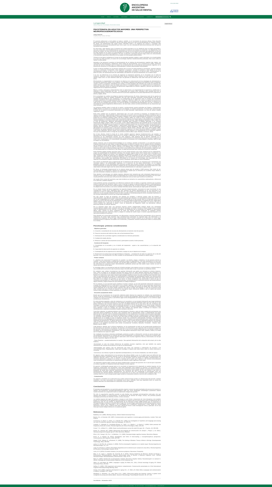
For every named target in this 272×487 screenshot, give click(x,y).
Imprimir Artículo (168, 23)
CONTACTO (150, 16)
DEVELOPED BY (161, 485)
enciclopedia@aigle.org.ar (150, 485)
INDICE (109, 16)
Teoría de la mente (115, 24)
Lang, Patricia (98, 34)
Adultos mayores (98, 24)
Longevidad (99, 23)
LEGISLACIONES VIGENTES (137, 16)
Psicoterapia (106, 24)
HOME (102, 16)
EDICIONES (124, 16)
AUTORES (116, 16)
